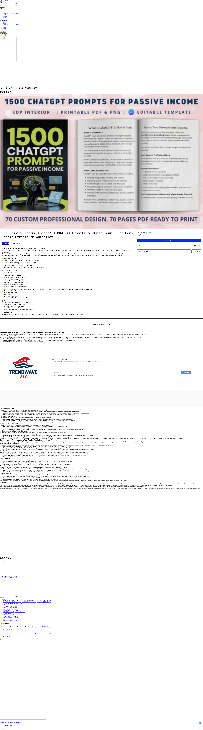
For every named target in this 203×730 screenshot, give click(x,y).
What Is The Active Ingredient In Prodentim (14, 612)
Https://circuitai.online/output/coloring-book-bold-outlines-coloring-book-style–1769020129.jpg (27, 600)
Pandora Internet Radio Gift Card (11, 610)
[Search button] (16, 596)
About (4, 28)
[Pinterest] (5, 92)
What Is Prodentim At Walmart (11, 620)
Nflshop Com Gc (7, 613)
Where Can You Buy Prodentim (11, 609)
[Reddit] (9, 92)
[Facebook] (1, 92)
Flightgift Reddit (7, 619)
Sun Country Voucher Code (10, 606)
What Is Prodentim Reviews (10, 614)
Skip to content (4, 0)
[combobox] (7, 597)
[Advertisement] (101, 73)
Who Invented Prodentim (9, 604)
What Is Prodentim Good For (10, 617)
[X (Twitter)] (3, 92)
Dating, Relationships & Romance (11, 24)
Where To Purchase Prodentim (10, 607)
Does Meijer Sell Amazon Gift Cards (12, 603)
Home (4, 23)
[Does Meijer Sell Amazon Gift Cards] (23, 719)
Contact (5, 27)
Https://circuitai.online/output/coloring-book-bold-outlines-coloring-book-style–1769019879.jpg (27, 602)
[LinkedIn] (7, 92)
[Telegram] (10, 92)
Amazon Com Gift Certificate (10, 616)
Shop (4, 25)
